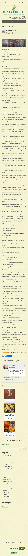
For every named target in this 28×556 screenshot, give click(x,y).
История (5, 486)
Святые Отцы (8, 464)
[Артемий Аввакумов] (5, 366)
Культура (6, 494)
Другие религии (6, 481)
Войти (24, 18)
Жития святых (7, 466)
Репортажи (6, 496)
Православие (19, 32)
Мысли (5, 492)
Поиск (22, 448)
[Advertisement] (14, 523)
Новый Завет (7, 475)
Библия (4, 470)
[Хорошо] (7, 352)
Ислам (5, 483)
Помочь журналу (18, 2)
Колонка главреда (7, 488)
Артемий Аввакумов (11, 30)
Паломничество (7, 468)
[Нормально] (6, 352)
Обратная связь (8, 2)
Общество (5, 490)
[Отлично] (8, 352)
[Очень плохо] (4, 352)
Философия (5, 479)
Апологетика (8, 462)
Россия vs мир (6, 499)
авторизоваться (5, 444)
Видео (4, 477)
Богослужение (7, 457)
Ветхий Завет (7, 473)
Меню (14, 22)
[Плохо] (5, 352)
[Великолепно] (9, 352)
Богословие (6, 459)
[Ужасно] (3, 352)
